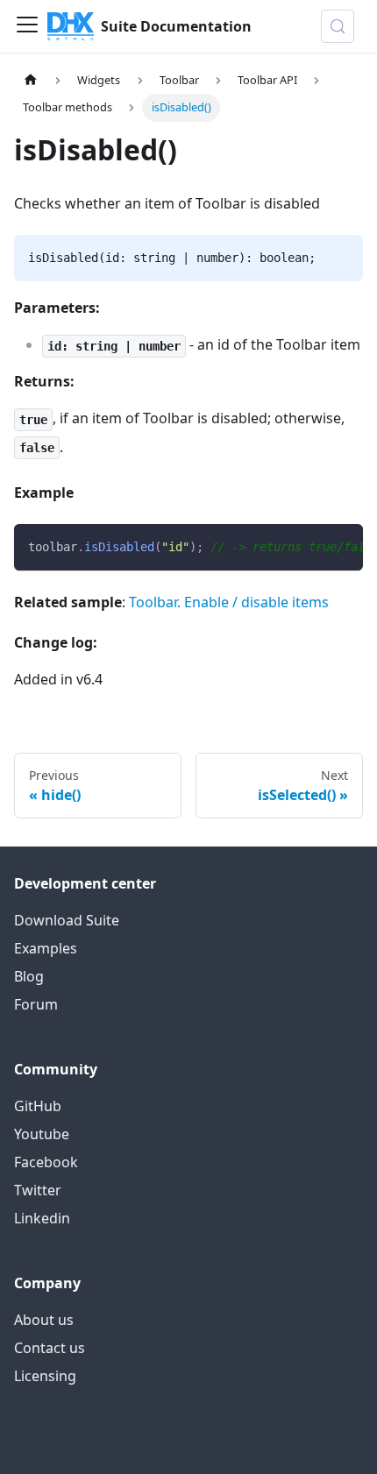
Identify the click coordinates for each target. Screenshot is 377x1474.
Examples (45, 948)
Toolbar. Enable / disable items (229, 602)
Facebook (46, 1162)
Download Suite (66, 920)
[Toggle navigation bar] (27, 26)
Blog (29, 976)
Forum (36, 1004)
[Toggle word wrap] (309, 546)
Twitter (37, 1190)
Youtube (41, 1134)
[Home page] (30, 80)
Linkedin (42, 1218)
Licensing (45, 1375)
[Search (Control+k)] (337, 26)
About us (44, 1319)
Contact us (49, 1347)
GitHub (37, 1106)
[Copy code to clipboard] (341, 546)
